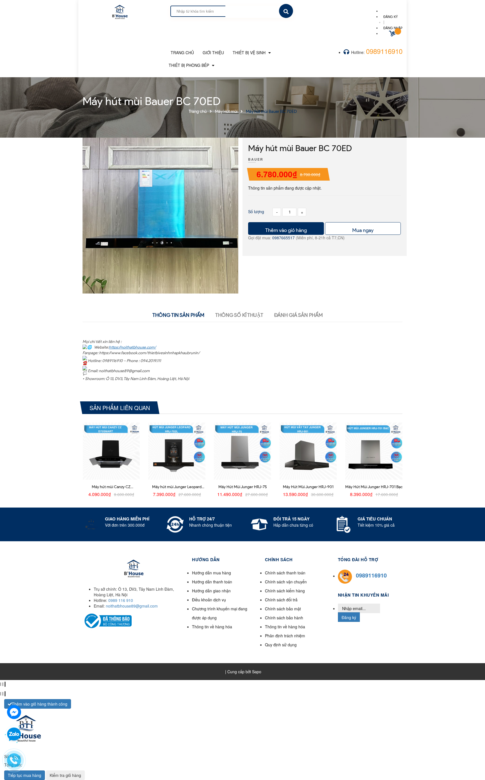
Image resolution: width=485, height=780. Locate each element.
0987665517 (284, 237)
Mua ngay (363, 230)
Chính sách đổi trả (281, 599)
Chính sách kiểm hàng (285, 590)
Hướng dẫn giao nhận (211, 590)
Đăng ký (349, 617)
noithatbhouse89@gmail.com (132, 606)
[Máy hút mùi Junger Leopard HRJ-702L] (176, 451)
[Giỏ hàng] (393, 34)
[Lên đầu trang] (404, 766)
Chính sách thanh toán (285, 573)
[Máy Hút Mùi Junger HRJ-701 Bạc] (373, 451)
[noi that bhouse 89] (119, 10)
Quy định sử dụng (281, 644)
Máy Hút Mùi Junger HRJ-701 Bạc (373, 487)
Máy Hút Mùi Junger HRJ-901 (308, 487)
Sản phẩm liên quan (120, 407)
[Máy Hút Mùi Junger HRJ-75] (242, 451)
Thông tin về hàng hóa (212, 626)
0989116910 (384, 51)
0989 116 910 (120, 600)
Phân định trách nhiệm (285, 635)
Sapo (256, 671)
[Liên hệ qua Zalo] (14, 734)
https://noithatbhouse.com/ (132, 347)
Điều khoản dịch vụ (209, 599)
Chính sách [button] (279, 559)
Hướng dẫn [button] (206, 559)
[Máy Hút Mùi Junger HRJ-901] (308, 451)
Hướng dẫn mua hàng (211, 573)
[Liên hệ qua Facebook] (14, 711)
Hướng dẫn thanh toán (212, 582)
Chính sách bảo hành (284, 617)
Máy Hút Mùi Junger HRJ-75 (242, 487)
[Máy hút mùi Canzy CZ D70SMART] (111, 451)
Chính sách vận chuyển (286, 582)
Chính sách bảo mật (283, 608)
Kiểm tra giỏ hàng (65, 775)
